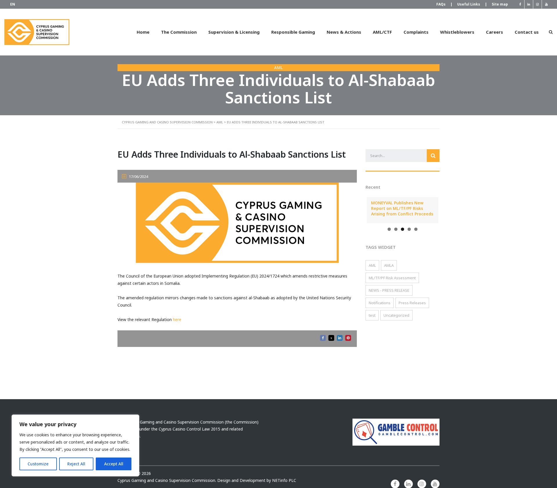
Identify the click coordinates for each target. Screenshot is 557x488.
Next (447, 210)
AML (372, 265)
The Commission (179, 32)
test (372, 315)
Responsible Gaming (293, 32)
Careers (494, 32)
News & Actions (344, 32)
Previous (358, 210)
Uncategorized (396, 315)
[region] (75, 445)
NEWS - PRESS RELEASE (389, 290)
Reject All (76, 464)
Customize (38, 464)
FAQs (443, 4)
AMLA (389, 265)
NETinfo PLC (284, 480)
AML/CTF (382, 32)
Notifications (379, 302)
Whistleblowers (457, 32)
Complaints (416, 32)
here (177, 319)
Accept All (113, 464)
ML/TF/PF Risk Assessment (392, 277)
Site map (500, 4)
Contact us (527, 32)
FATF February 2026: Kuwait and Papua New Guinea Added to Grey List (411, 208)
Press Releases (412, 302)
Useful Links (471, 4)
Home (143, 32)
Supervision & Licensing (234, 32)
